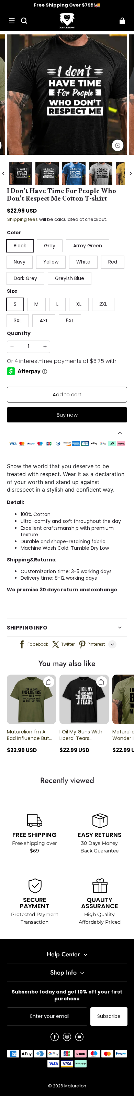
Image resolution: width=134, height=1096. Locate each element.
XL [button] (78, 304)
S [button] (15, 304)
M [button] (36, 304)
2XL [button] (103, 304)
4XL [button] (44, 320)
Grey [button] (49, 245)
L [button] (57, 304)
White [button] (83, 261)
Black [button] (20, 245)
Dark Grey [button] (25, 278)
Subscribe (109, 1016)
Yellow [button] (50, 261)
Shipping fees (22, 219)
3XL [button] (18, 320)
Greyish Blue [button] (69, 278)
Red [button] (112, 261)
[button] (11, 20)
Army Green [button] (87, 245)
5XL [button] (70, 320)
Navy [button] (19, 261)
